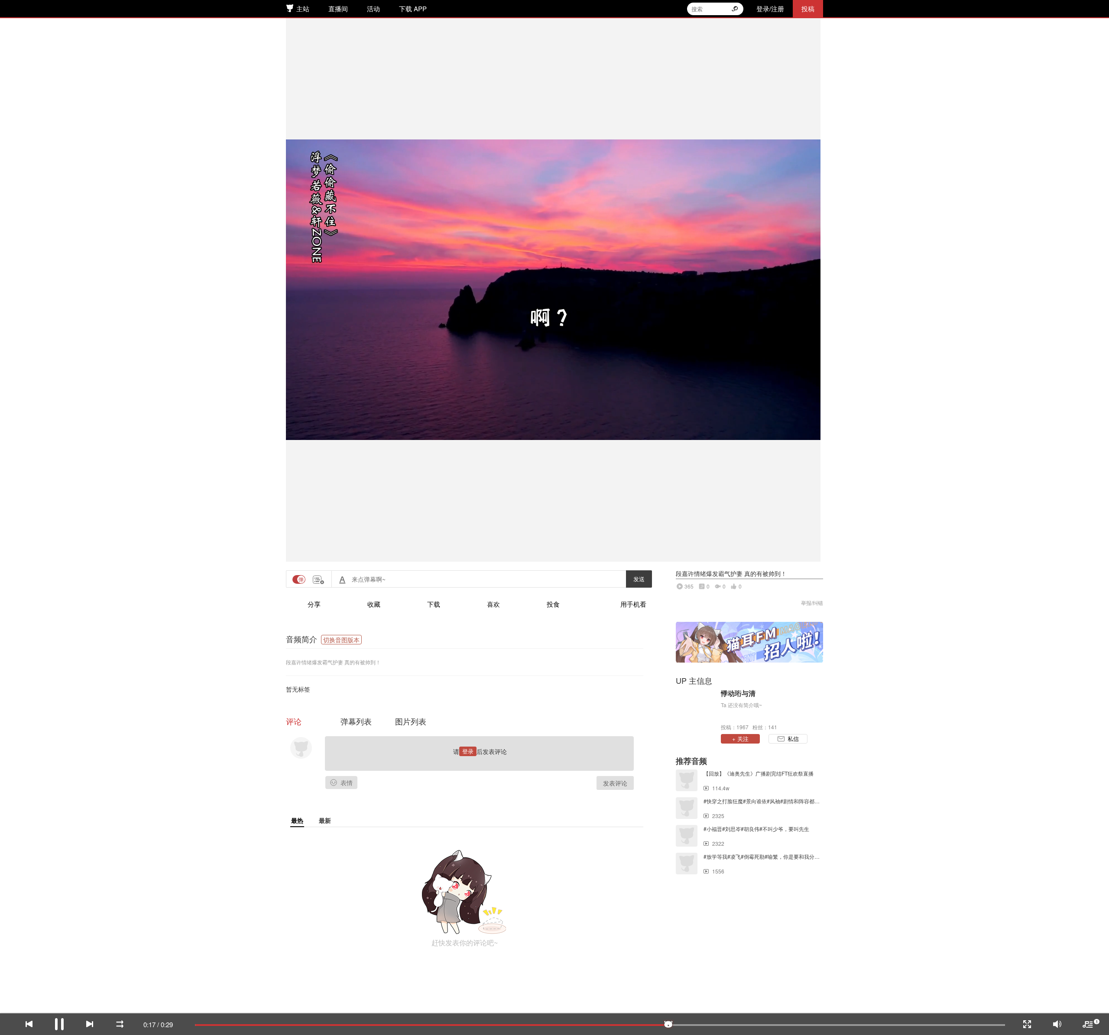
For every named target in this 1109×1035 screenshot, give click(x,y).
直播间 (338, 8)
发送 (639, 579)
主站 (302, 8)
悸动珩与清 (738, 693)
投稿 (807, 8)
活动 (373, 8)
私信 (793, 738)
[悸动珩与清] (696, 709)
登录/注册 (770, 8)
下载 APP (413, 8)
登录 (467, 751)
